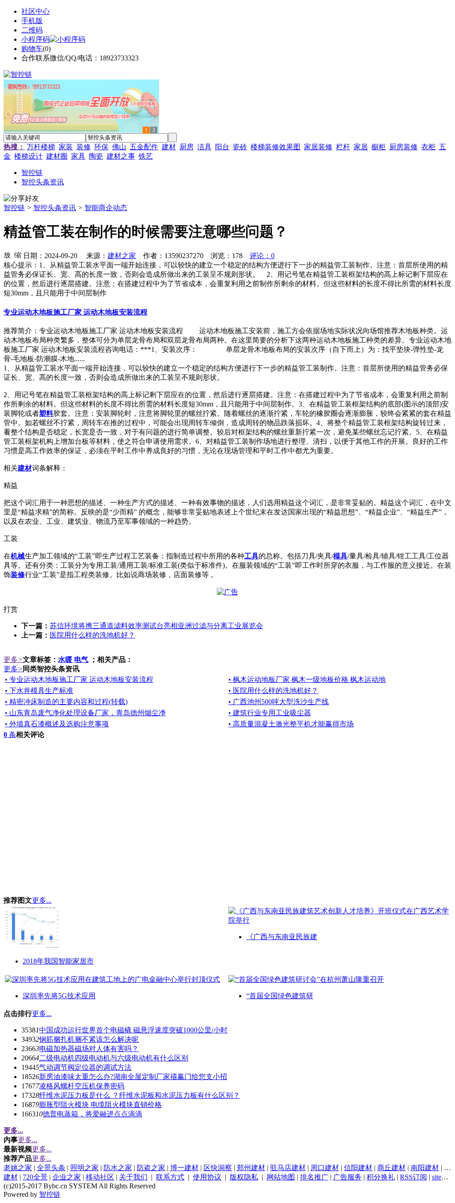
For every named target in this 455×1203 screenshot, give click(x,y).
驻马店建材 (288, 1167)
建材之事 (121, 156)
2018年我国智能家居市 (58, 961)
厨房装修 (403, 147)
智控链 (14, 207)
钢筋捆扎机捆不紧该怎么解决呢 (89, 1039)
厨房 (187, 147)
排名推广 (314, 1177)
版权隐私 (244, 1177)
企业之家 (66, 1177)
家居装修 (318, 147)
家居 (361, 147)
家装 (66, 147)
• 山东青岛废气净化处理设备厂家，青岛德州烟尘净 (85, 713)
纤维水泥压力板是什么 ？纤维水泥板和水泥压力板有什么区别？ (139, 1095)
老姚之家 (18, 1167)
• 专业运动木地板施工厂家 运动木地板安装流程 (79, 679)
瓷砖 (240, 147)
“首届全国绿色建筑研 (279, 996)
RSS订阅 (413, 1177)
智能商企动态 (105, 207)
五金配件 (144, 147)
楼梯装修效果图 (275, 147)
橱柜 (378, 147)
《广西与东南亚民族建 (281, 936)
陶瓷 (96, 156)
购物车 (32, 48)
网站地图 (281, 1177)
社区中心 (35, 11)
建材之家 (122, 255)
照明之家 (84, 1167)
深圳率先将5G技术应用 (59, 996)
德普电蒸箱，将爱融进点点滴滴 (92, 1114)
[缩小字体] (17, 254)
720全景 (35, 1177)
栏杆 (343, 147)
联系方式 (170, 1177)
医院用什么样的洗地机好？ (92, 635)
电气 (81, 659)
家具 (78, 156)
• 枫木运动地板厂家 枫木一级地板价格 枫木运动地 (307, 679)
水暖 (65, 659)
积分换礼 (381, 1177)
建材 (169, 147)
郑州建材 (251, 1167)
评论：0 (262, 255)
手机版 (32, 20)
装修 (83, 147)
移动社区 (100, 1177)
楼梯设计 (28, 156)
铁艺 (146, 156)
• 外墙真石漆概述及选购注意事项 (57, 724)
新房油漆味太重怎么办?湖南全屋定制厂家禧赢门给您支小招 (133, 1076)
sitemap (442, 1177)
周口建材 (325, 1167)
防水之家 (118, 1167)
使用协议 (207, 1177)
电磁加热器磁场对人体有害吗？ (89, 1048)
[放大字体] (7, 254)
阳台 (222, 147)
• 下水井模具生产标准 (39, 690)
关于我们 (133, 1177)
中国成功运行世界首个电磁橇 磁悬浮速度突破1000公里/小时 (133, 1030)
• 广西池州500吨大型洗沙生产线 (278, 701)
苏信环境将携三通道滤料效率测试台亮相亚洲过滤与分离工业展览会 (156, 625)
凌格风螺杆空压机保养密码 (81, 1086)
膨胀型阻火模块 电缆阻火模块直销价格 (100, 1104)
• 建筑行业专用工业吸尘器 (269, 713)
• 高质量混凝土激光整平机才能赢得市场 (291, 724)
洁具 (204, 147)
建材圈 (57, 156)
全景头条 (51, 1167)
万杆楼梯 (41, 147)
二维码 (32, 30)
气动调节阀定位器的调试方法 (85, 1067)
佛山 (119, 147)
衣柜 (428, 147)
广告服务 (347, 1177)
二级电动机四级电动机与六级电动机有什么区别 (113, 1058)
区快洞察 (218, 1167)
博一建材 (184, 1167)
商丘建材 (391, 1167)
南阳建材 (425, 1167)
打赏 (11, 609)
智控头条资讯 (54, 207)
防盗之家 (151, 1167)
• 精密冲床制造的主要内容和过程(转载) (66, 701)
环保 (101, 147)
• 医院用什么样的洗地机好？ (273, 690)
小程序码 (35, 39)
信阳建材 (358, 1167)
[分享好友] (21, 198)
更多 (13, 659)
